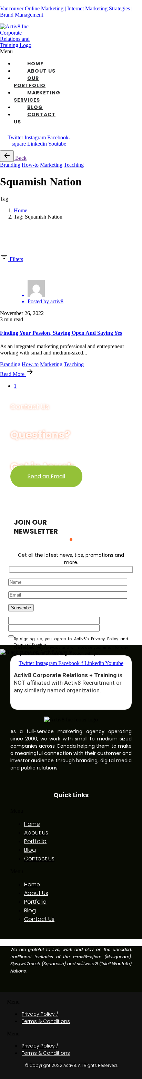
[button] (35, 51)
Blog (35, 107)
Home (35, 63)
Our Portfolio (29, 82)
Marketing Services (37, 96)
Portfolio (35, 841)
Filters (16, 259)
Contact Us (39, 859)
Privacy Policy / (40, 1014)
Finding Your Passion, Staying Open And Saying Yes (61, 333)
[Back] (7, 156)
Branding (10, 165)
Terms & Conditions (46, 1021)
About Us (41, 70)
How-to (30, 165)
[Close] (5, 229)
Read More (13, 374)
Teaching (74, 165)
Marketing (51, 165)
